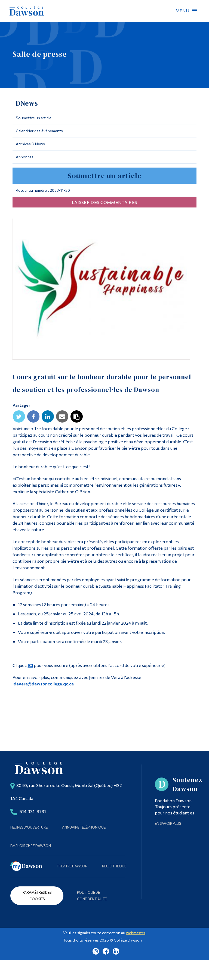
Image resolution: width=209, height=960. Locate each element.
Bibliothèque (114, 866)
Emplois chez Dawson (30, 845)
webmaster (135, 932)
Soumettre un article (33, 117)
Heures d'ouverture (29, 827)
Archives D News (30, 143)
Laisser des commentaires (104, 202)
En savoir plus (168, 823)
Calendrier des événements (39, 130)
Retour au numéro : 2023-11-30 (43, 190)
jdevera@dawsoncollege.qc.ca (43, 683)
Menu (194, 11)
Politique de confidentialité (92, 895)
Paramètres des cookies (37, 895)
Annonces (24, 157)
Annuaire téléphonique (84, 827)
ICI (30, 665)
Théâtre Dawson (72, 866)
